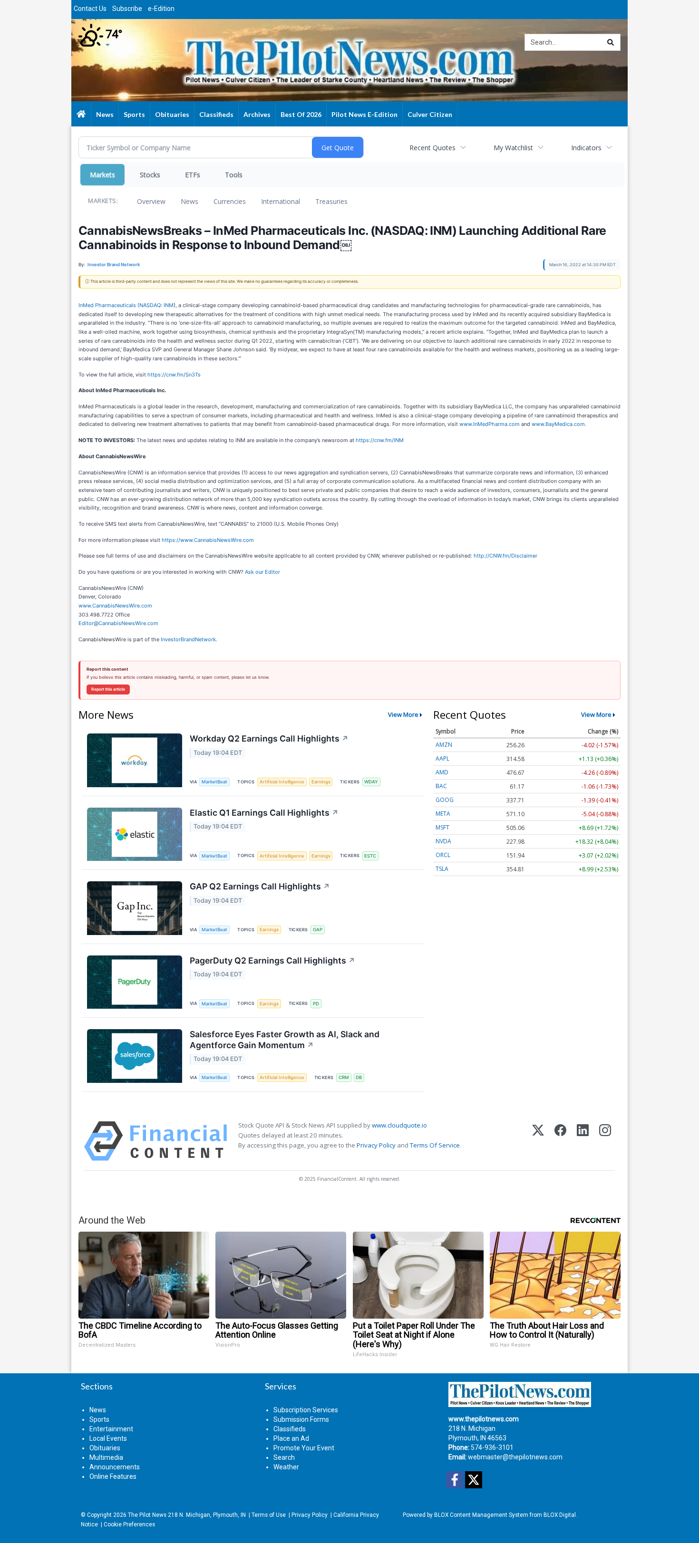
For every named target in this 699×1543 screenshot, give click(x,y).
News (189, 201)
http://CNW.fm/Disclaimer (505, 555)
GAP (317, 929)
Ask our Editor (262, 572)
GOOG (445, 800)
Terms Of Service (435, 1145)
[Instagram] (605, 1141)
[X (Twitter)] (538, 1141)
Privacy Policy (376, 1145)
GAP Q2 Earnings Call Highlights (260, 886)
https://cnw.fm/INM (380, 440)
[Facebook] (560, 1141)
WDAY (371, 781)
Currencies (230, 201)
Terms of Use (269, 1515)
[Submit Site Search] (610, 42)
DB (359, 1077)
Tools (234, 174)
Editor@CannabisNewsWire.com (118, 623)
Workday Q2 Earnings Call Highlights (269, 738)
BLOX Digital (560, 1515)
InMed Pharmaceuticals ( (108, 305)
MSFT (442, 827)
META (443, 814)
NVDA (443, 841)
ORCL (443, 855)
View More (403, 714)
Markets (102, 174)
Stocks (150, 174)
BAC (441, 786)
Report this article (108, 689)
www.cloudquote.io (399, 1125)
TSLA (442, 869)
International (280, 201)
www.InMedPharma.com (489, 424)
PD (316, 1003)
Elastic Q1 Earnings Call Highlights (264, 813)
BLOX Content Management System (481, 1515)
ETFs (192, 174)
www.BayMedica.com (558, 424)
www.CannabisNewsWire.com (115, 605)
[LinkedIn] (582, 1141)
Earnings (320, 781)
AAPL (442, 758)
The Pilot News (147, 1515)
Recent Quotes (432, 147)
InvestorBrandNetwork (188, 639)
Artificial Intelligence (282, 781)
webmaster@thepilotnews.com (515, 1457)
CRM (344, 1077)
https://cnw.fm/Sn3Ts (174, 374)
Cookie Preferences (129, 1524)
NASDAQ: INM (156, 305)
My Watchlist (513, 147)
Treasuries (331, 201)
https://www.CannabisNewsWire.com (208, 540)
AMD (442, 772)
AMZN (444, 745)
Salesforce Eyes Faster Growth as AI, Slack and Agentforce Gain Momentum (284, 1039)
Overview (151, 201)
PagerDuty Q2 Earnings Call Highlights (272, 960)
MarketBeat (214, 781)
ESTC (370, 855)
